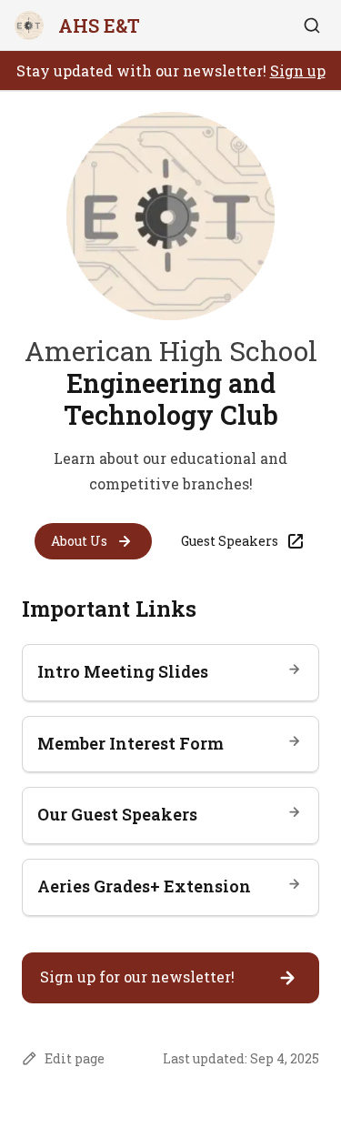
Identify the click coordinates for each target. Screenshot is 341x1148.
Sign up (298, 70)
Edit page (75, 1058)
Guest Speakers (229, 540)
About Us (79, 540)
